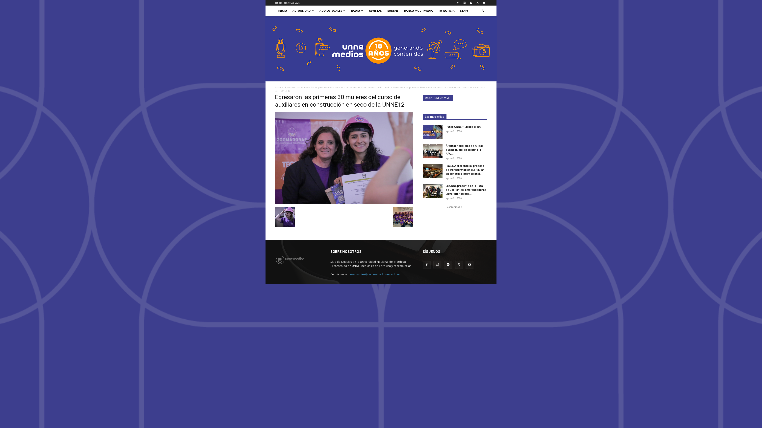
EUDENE (392, 10)
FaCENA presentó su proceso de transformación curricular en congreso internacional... (465, 169)
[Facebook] (458, 3)
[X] (477, 3)
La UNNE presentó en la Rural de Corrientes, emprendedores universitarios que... (466, 189)
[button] (482, 11)
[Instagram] (464, 3)
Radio (355, 10)
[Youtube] (484, 3)
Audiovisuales (330, 10)
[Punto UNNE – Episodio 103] (433, 132)
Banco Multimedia (418, 10)
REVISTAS (375, 10)
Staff (464, 10)
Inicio (278, 87)
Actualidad (301, 10)
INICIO (282, 10)
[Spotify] (471, 3)
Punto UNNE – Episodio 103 (463, 126)
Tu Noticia (446, 10)
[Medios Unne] (381, 48)
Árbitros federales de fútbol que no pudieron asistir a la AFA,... (464, 149)
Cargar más (453, 206)
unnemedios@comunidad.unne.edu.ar (374, 274)
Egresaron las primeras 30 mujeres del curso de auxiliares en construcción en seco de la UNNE (337, 87)
